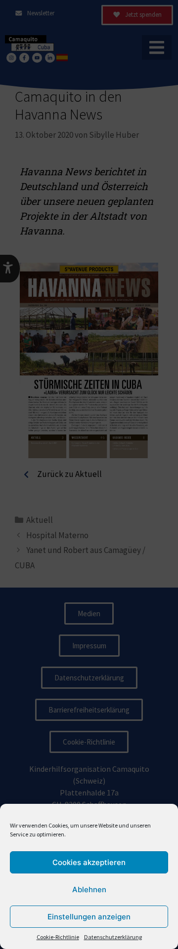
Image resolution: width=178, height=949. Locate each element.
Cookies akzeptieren (89, 862)
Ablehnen (89, 889)
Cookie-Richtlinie (58, 937)
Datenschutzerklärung (113, 937)
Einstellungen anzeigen (89, 916)
